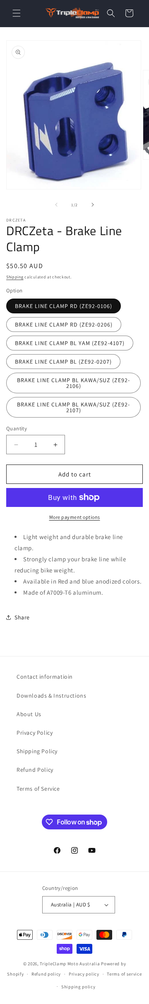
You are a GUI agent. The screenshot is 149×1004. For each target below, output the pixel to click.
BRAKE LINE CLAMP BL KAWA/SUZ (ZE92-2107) (73, 407)
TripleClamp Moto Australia (70, 964)
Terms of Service (38, 788)
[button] (16, 13)
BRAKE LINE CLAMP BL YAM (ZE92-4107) (70, 343)
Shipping (15, 277)
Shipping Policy (37, 751)
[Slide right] (93, 205)
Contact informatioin (45, 676)
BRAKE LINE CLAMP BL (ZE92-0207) (63, 361)
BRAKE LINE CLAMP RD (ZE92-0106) (63, 306)
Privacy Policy (35, 732)
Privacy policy (84, 974)
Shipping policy (78, 987)
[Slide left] (56, 205)
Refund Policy (35, 769)
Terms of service (124, 974)
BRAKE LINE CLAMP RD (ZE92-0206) (64, 324)
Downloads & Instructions (51, 695)
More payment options (74, 517)
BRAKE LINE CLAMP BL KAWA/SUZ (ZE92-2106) (73, 383)
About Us (29, 714)
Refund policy (46, 974)
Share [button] (22, 617)
